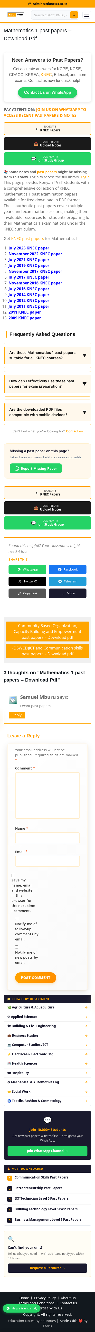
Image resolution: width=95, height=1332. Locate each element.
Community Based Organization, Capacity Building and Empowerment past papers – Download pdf (47, 631)
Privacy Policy (45, 1298)
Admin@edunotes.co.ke (50, 4)
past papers (47, 172)
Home (24, 1298)
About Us (68, 1298)
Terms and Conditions (37, 1303)
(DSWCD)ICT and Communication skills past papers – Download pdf (47, 651)
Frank (47, 1325)
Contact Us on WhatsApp (47, 92)
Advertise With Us (47, 1308)
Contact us (74, 431)
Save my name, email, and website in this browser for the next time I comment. (23, 895)
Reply (17, 714)
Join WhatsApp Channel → (47, 1151)
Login (85, 177)
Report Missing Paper (39, 468)
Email (21, 851)
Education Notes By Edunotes (32, 1320)
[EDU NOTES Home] (16, 14)
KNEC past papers (27, 238)
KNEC (46, 75)
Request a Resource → (47, 1268)
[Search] (74, 14)
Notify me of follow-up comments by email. (26, 931)
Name (21, 828)
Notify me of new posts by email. (26, 957)
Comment (25, 768)
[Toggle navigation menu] (86, 15)
